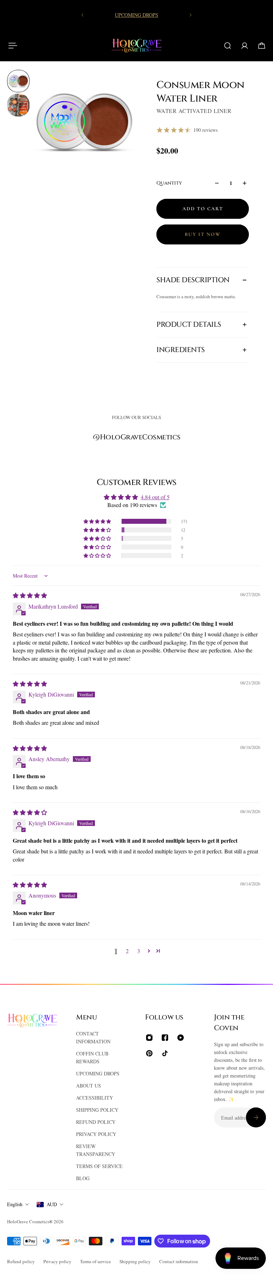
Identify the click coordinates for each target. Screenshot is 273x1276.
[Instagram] (102, 724)
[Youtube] (136, 724)
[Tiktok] (170, 724)
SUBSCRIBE (89, 671)
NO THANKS (184, 671)
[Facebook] (119, 724)
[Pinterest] (153, 724)
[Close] (236, 548)
